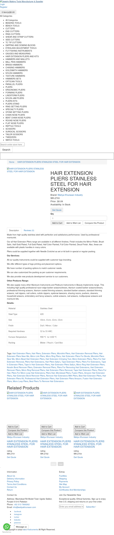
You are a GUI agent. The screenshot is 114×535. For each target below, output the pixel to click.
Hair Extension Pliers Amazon (69, 378)
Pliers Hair (50, 372)
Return (10, 489)
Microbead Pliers (63, 372)
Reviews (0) (29, 230)
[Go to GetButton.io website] (6, 532)
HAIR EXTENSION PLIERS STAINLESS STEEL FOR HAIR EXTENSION (48, 161)
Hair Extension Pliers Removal (59, 370)
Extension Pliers (49, 353)
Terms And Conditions (16, 484)
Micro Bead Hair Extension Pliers (30, 359)
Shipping (63, 478)
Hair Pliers (36, 353)
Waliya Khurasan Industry (70, 194)
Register (3, 7)
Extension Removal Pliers (45, 367)
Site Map (63, 484)
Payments (63, 481)
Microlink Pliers (63, 353)
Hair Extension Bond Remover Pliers (29, 375)
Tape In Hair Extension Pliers (37, 364)
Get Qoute (56, 210)
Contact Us (12, 487)
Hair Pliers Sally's (52, 361)
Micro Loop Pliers (20, 381)
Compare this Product (94, 223)
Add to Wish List (73, 223)
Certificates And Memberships (72, 489)
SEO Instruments (30, 529)
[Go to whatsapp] (6, 526)
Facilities (63, 475)
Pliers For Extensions (91, 361)
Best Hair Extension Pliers (90, 375)
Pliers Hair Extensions (34, 361)
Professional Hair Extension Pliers (39, 378)
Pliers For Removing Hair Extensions (73, 367)
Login (2, 4)
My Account (64, 487)
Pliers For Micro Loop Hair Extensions (28, 372)
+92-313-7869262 (22, 504)
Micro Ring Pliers (53, 356)
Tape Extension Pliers (71, 361)
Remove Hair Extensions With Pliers (62, 375)
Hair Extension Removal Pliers (84, 353)
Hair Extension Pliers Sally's (63, 364)
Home (11, 161)
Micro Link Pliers (37, 356)
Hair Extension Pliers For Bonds (76, 356)
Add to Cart (57, 223)
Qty (52, 213)
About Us (11, 475)
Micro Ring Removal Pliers (33, 370)
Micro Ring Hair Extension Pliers (90, 364)
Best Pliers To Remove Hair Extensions (46, 381)
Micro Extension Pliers (82, 359)
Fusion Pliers (77, 372)
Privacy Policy (13, 481)
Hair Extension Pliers (21, 353)
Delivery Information (16, 478)
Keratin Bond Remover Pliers (19, 367)
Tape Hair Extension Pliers (85, 370)
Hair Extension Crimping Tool (58, 359)
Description (14, 230)
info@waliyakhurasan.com (24, 507)
